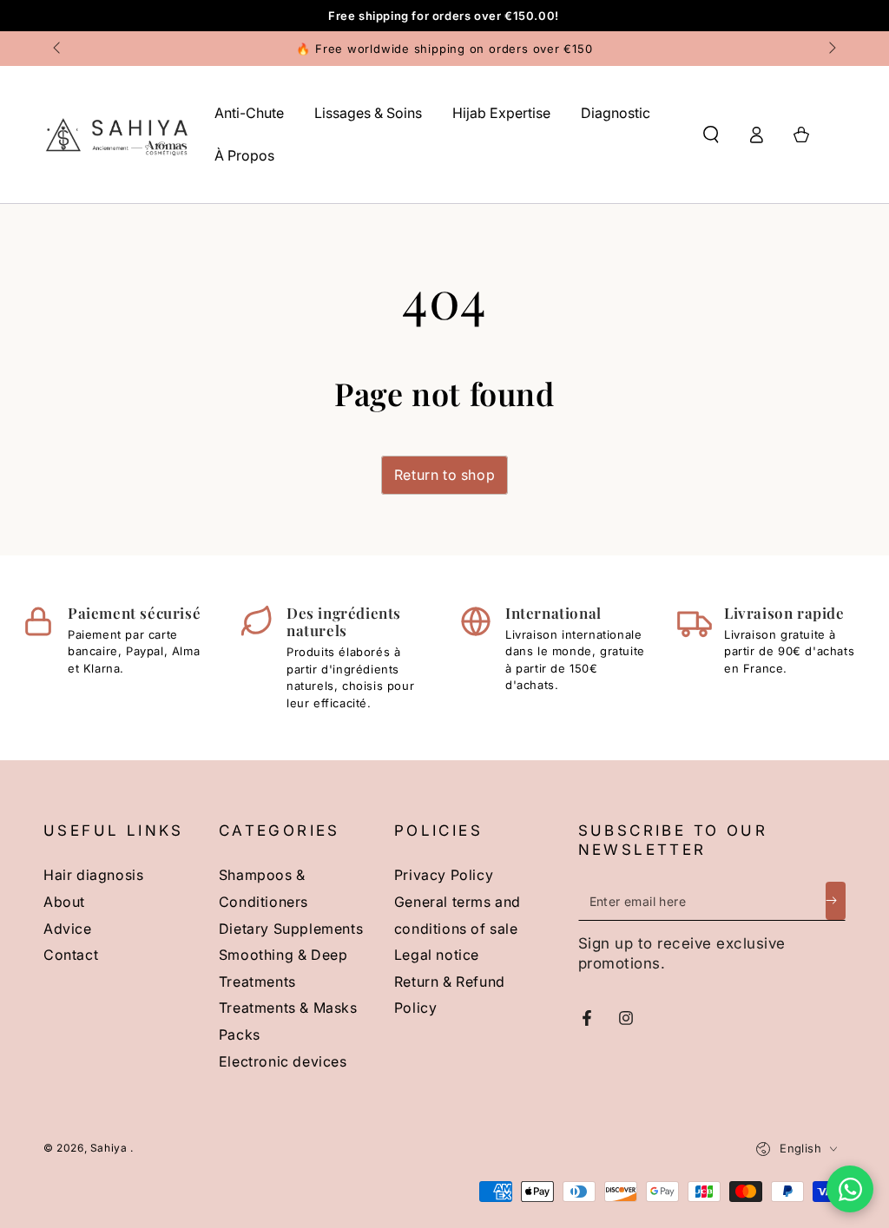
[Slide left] (58, 48)
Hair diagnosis (93, 874)
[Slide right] (831, 48)
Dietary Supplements (291, 928)
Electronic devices (283, 1061)
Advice (67, 928)
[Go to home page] (115, 134)
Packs (239, 1034)
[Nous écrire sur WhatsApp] (849, 1189)
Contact (70, 954)
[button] (711, 134)
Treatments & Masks (288, 1007)
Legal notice (436, 954)
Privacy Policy (443, 874)
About (64, 901)
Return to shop (444, 474)
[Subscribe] (836, 901)
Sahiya (110, 1147)
